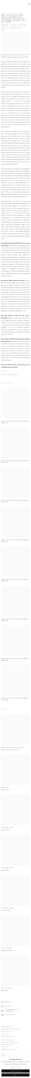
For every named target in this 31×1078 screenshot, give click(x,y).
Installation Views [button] (15, 28)
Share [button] (4, 370)
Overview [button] (4, 28)
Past (21, 13)
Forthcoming (13, 13)
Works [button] (3, 29)
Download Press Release (9, 374)
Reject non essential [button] (15, 1071)
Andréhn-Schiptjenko (11, 4)
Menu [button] (29, 4)
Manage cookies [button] (15, 1067)
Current (4, 13)
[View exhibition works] (15, 35)
